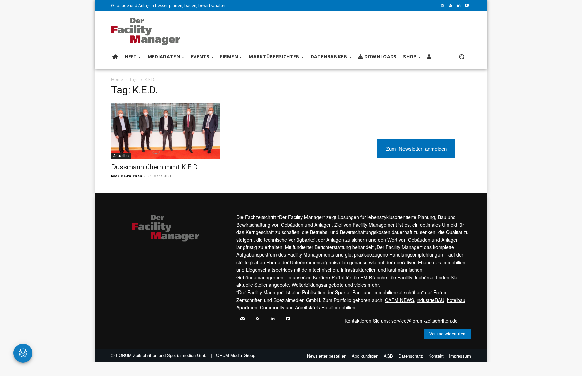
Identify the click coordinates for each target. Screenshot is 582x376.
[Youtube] (467, 6)
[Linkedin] (459, 6)
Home (117, 79)
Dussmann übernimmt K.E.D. (155, 167)
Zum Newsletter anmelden (416, 148)
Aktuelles (121, 155)
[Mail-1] (443, 6)
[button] (462, 57)
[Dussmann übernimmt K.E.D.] (165, 130)
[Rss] (451, 6)
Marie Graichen (126, 175)
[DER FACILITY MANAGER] (147, 31)
